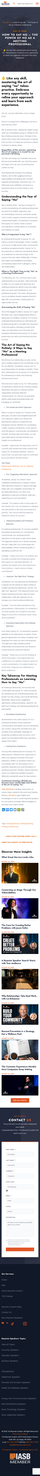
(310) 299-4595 (12, 1442)
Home (4, 22)
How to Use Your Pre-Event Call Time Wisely (22, 836)
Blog (10, 22)
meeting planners (12, 823)
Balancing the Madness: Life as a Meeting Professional (17, 467)
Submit (20, 1249)
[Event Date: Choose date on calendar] (7, 1191)
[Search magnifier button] (14, 3)
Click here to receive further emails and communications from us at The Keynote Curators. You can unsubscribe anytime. (19, 1242)
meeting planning (26, 823)
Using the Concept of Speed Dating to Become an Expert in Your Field (20, 842)
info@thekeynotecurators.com (20, 1445)
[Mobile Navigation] (37, 3)
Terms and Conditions (20, 1434)
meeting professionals (10, 827)
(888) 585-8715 (31, 1442)
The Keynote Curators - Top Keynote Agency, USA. (20, 1450)
